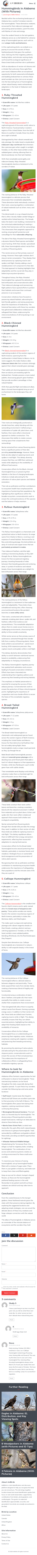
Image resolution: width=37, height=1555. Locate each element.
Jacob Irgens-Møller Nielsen (11, 14)
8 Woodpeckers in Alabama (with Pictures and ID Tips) (17, 1445)
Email (4, 1271)
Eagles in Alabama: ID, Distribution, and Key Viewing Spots (14, 1416)
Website (4, 1279)
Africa (3, 1525)
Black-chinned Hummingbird (15, 351)
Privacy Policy (6, 1537)
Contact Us (5, 1544)
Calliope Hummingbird (13, 904)
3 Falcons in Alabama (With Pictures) (18, 1472)
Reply (11, 1319)
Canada (4, 1518)
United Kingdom (7, 1522)
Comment (5, 1245)
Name (4, 1264)
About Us (5, 1534)
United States (6, 1515)
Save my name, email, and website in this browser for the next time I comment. (19, 1287)
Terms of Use (6, 1540)
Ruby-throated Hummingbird (15, 123)
